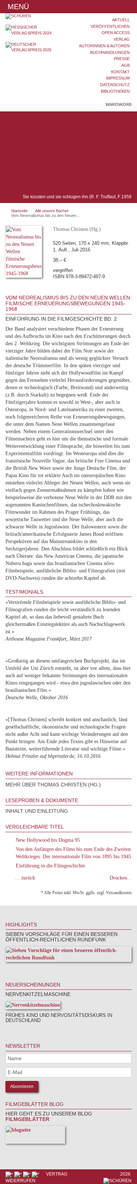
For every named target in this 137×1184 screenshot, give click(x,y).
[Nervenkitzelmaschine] (32, 1006)
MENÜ (17, 7)
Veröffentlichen (110, 26)
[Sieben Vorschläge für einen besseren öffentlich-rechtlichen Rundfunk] (68, 955)
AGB (125, 65)
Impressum (118, 78)
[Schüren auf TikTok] (27, 1174)
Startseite (19, 211)
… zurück (25, 878)
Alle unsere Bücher (52, 211)
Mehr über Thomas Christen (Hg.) (53, 785)
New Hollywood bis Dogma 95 (48, 840)
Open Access (116, 32)
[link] (15, 969)
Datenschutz (115, 84)
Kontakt (120, 72)
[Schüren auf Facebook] (9, 1174)
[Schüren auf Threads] (18, 1174)
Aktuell (121, 20)
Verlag (122, 39)
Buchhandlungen (110, 52)
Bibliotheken (115, 91)
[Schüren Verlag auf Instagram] (36, 1174)
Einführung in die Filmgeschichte (50, 865)
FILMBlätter (27, 1119)
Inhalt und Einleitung (36, 811)
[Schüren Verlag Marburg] (34, 16)
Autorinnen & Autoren (104, 46)
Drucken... (121, 878)
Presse (122, 58)
